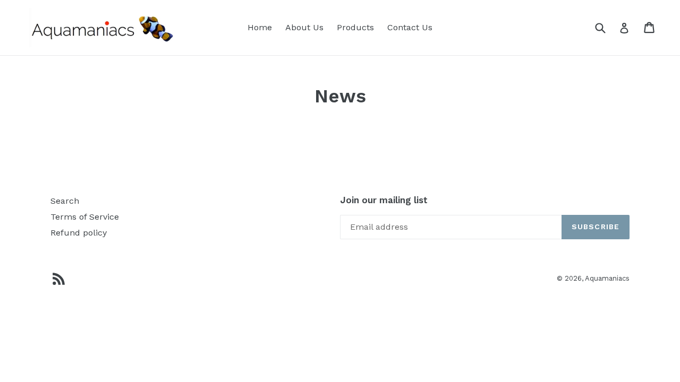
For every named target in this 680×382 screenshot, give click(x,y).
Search (64, 201)
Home (260, 27)
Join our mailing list (384, 200)
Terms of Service (84, 217)
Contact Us (409, 27)
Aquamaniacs (607, 278)
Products (355, 27)
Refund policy (78, 233)
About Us (304, 27)
